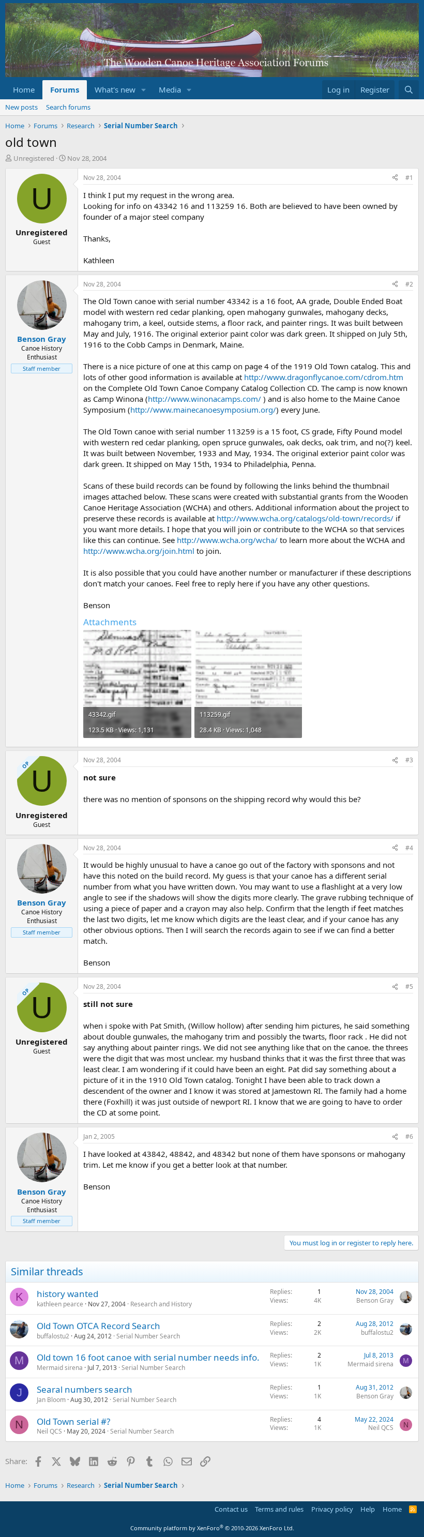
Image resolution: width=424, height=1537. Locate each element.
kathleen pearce (60, 1304)
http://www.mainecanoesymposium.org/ (203, 409)
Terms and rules (279, 1509)
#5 (409, 986)
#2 (409, 284)
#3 (409, 760)
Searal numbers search (84, 1389)
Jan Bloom (51, 1399)
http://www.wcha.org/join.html (138, 551)
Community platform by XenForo (212, 1528)
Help (367, 1509)
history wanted (67, 1294)
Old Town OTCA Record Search (98, 1326)
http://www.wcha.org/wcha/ (227, 540)
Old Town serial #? (73, 1421)
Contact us (231, 1509)
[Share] (395, 178)
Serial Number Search (148, 1336)
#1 (409, 177)
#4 (409, 847)
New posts (21, 107)
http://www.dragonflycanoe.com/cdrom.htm (323, 377)
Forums (64, 89)
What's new (115, 89)
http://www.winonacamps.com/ (204, 399)
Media (170, 89)
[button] (144, 89)
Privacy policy (332, 1509)
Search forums (68, 107)
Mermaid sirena (60, 1367)
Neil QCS (49, 1431)
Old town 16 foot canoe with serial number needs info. (148, 1357)
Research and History (161, 1304)
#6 (409, 1136)
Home (24, 89)
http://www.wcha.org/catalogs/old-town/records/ (305, 518)
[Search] (409, 89)
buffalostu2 (53, 1336)
